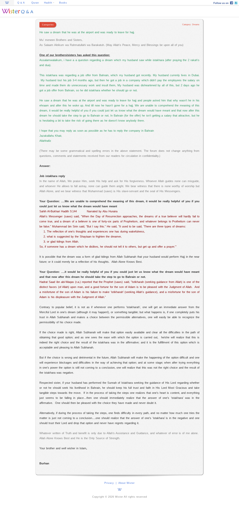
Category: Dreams (190, 24)
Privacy (109, 483)
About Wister (126, 483)
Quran (35, 2)
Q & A (21, 2)
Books (63, 2)
